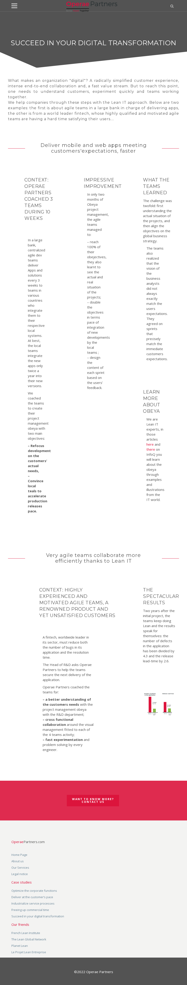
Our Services (20, 867)
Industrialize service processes (33, 903)
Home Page (19, 855)
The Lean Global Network (28, 939)
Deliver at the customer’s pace (32, 897)
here (150, 444)
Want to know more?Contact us (93, 800)
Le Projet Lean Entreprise (28, 952)
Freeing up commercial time (30, 910)
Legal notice (19, 874)
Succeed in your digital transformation (37, 916)
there (150, 449)
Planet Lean (19, 946)
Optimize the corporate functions (34, 891)
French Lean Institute (25, 933)
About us (17, 861)
